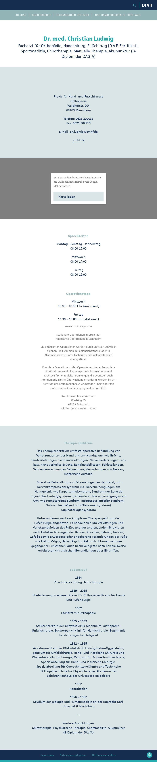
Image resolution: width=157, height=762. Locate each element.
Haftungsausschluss (104, 755)
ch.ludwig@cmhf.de (84, 132)
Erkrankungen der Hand (72, 15)
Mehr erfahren (62, 185)
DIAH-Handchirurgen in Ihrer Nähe (117, 15)
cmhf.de (78, 140)
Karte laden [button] (66, 197)
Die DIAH (20, 15)
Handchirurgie (41, 15)
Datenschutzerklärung (73, 755)
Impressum (47, 755)
